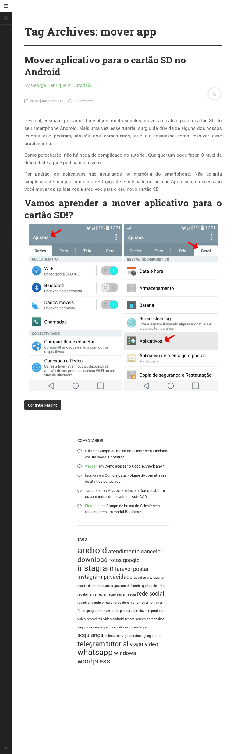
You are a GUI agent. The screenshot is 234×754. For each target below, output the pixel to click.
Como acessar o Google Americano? (134, 466)
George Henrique (48, 85)
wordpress (93, 660)
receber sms (87, 594)
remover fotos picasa (114, 611)
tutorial (117, 643)
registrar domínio (90, 602)
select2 (110, 636)
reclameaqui (126, 594)
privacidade (118, 576)
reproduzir (139, 611)
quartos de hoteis (127, 586)
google (131, 560)
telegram (91, 643)
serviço (122, 636)
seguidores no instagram (131, 627)
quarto (159, 577)
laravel (123, 568)
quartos (107, 586)
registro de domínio (119, 602)
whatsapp (95, 652)
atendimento (124, 551)
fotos (115, 560)
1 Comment (83, 100)
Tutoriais (82, 85)
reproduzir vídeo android (105, 619)
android (92, 550)
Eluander (92, 505)
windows (125, 652)
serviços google (141, 636)
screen (140, 619)
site (158, 636)
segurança (90, 634)
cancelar (151, 551)
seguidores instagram (94, 627)
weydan (91, 466)
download (92, 559)
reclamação (107, 594)
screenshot (155, 619)
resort (129, 619)
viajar (137, 644)
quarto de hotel (88, 586)
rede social (150, 593)
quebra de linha (153, 586)
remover (142, 602)
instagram (95, 568)
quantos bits (143, 577)
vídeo (151, 644)
